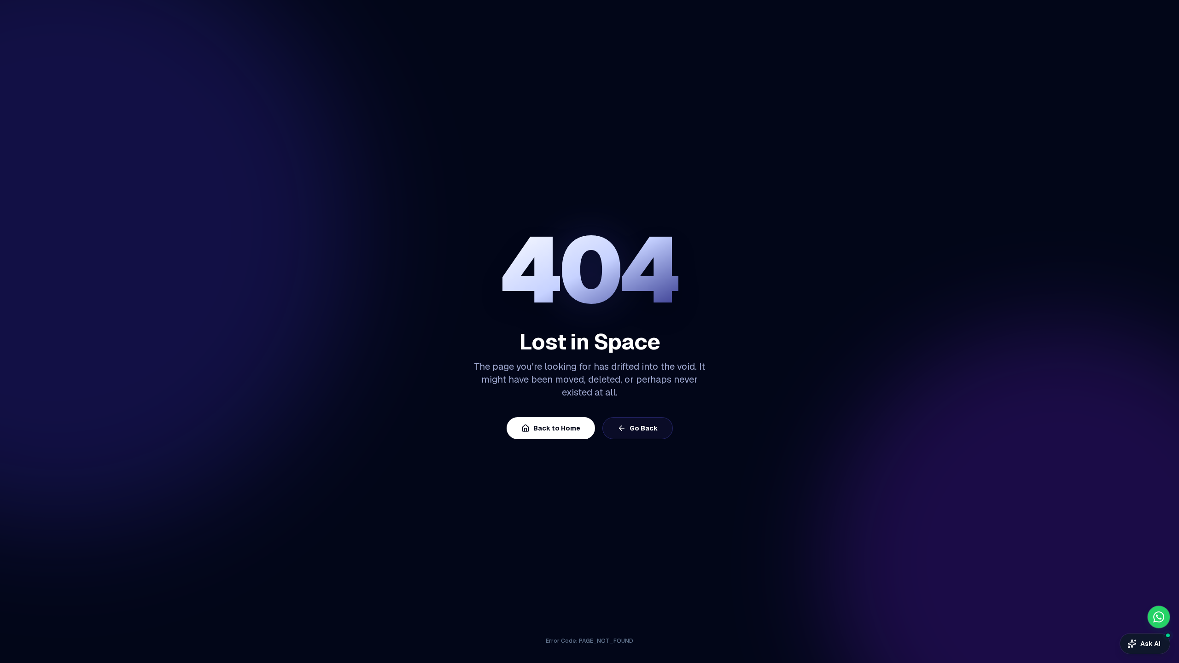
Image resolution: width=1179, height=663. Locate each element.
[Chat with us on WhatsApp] (1159, 617)
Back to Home (556, 428)
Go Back (644, 428)
